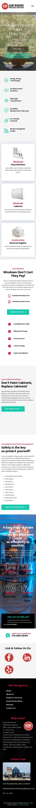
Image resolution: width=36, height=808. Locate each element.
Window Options (17, 312)
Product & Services (14, 698)
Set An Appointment (16, 56)
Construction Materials (14, 507)
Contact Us (11, 708)
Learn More (18, 44)
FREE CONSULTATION (12, 409)
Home (8, 691)
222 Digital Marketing (23, 804)
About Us (10, 694)
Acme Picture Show (14, 701)
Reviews (9, 705)
